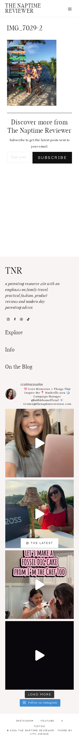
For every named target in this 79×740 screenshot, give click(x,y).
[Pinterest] (21, 319)
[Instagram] (8, 319)
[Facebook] (15, 319)
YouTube (47, 721)
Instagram (25, 721)
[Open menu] (70, 8)
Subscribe (52, 157)
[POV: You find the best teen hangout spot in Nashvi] (39, 655)
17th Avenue (39, 734)
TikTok (39, 726)
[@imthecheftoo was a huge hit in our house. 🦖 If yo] (39, 584)
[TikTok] (28, 319)
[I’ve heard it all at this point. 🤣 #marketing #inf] (39, 443)
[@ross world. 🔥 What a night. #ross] (39, 514)
